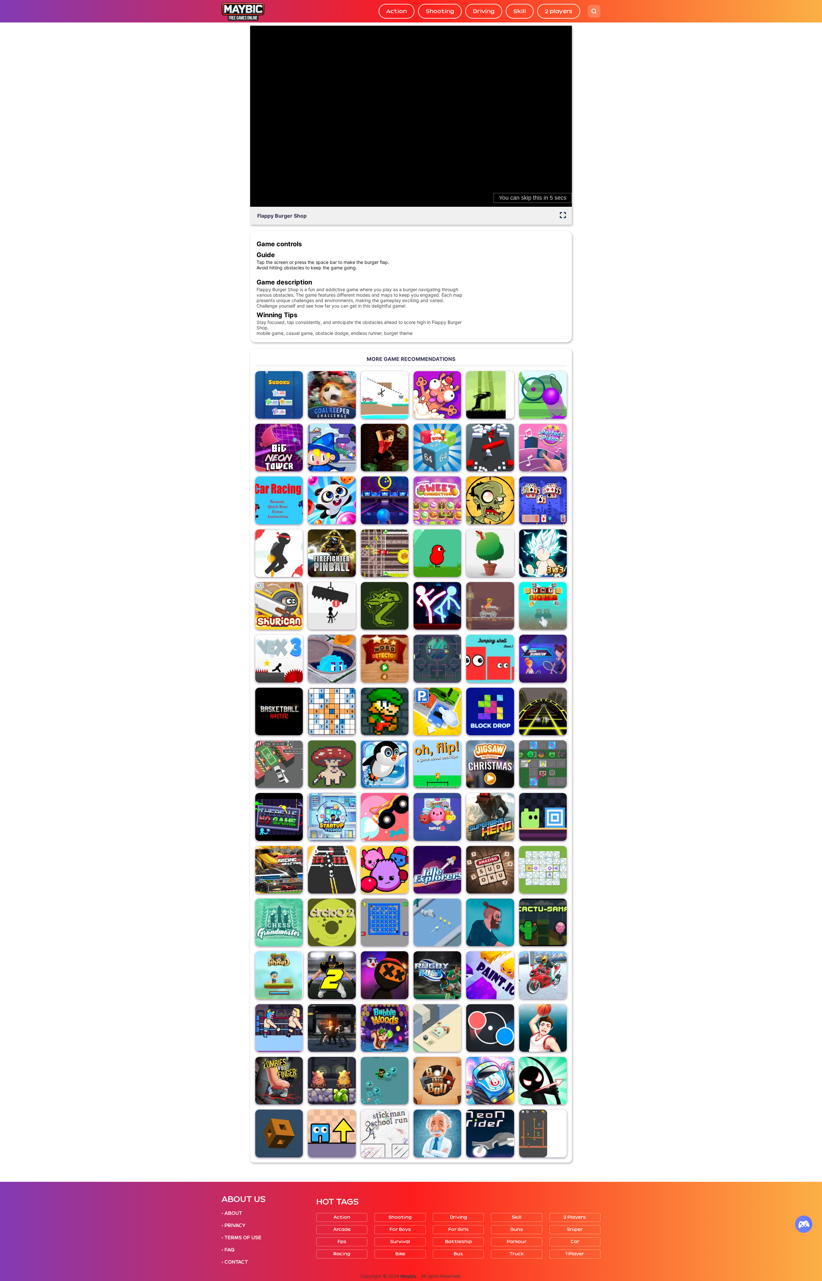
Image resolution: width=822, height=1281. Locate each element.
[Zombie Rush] (384, 1080)
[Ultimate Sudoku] (331, 711)
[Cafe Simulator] (437, 1028)
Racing (341, 1254)
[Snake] (384, 606)
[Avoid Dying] (331, 606)
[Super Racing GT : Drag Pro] (279, 869)
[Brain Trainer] (437, 1133)
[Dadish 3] (437, 817)
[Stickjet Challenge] (279, 553)
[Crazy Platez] (384, 553)
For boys (400, 1229)
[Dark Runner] (490, 395)
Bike (400, 1254)
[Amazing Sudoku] (490, 869)
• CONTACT (235, 1262)
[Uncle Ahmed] (279, 975)
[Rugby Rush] (437, 975)
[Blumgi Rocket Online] (384, 817)
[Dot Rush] (490, 1028)
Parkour (517, 1242)
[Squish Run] (384, 869)
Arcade (342, 1229)
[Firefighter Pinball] (331, 553)
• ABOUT (232, 1213)
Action (396, 11)
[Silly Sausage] (437, 395)
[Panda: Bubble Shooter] (331, 500)
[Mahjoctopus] (543, 500)
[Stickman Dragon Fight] (543, 553)
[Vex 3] (279, 658)
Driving (483, 11)
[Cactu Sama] (543, 922)
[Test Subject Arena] (437, 658)
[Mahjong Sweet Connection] (437, 500)
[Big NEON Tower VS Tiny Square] (279, 447)
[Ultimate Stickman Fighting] (437, 606)
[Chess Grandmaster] (279, 922)
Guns (516, 1229)
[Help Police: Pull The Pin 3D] (543, 1133)
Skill (519, 11)
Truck (517, 1254)
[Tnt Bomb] (543, 606)
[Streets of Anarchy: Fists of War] (331, 1028)
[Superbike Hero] (490, 817)
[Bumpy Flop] (490, 447)
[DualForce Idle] (543, 764)
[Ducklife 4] (437, 553)
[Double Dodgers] (331, 658)
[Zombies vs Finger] (279, 1080)
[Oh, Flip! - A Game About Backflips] (437, 764)
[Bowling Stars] (384, 500)
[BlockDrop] (490, 711)
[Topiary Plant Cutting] (490, 553)
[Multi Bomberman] (384, 922)
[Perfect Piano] (543, 447)
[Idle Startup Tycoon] (331, 817)
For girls (458, 1229)
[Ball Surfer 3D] (543, 711)
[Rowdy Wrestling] (279, 1028)
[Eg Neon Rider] (490, 1133)
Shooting (440, 11)
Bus (458, 1254)
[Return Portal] (543, 817)
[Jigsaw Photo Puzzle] (490, 764)
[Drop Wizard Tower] (331, 447)
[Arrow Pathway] (331, 1133)
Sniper (575, 1229)
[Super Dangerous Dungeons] (384, 711)
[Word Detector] (384, 658)
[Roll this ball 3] (437, 1080)
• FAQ (228, 1250)
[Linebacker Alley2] (331, 975)
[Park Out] (437, 711)
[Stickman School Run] (384, 1133)
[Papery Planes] (437, 922)
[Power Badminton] (543, 658)
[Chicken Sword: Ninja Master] (384, 975)
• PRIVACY (233, 1225)
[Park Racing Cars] (279, 764)
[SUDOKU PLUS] (279, 395)
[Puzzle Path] (384, 395)
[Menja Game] (279, 1133)
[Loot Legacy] (331, 764)
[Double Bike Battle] (543, 975)
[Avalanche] (384, 764)
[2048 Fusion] (437, 447)
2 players (559, 11)
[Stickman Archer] (543, 1080)
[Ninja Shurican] (279, 606)
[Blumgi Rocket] (490, 1080)
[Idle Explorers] (437, 869)
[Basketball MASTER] (279, 711)
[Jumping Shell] (490, 658)
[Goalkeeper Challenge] (331, 395)
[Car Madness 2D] (279, 500)
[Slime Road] (543, 395)
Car (575, 1242)
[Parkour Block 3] (384, 447)
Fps (341, 1242)
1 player (574, 1254)
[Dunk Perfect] (543, 1028)
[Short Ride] (490, 922)
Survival (400, 1242)
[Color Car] (331, 869)
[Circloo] (331, 922)
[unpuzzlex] (543, 869)
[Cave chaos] (331, 1080)
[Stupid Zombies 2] (490, 500)
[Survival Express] (490, 606)
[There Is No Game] (279, 817)
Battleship (458, 1242)
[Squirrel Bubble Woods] (384, 1028)
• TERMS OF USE (241, 1237)
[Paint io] (490, 975)
